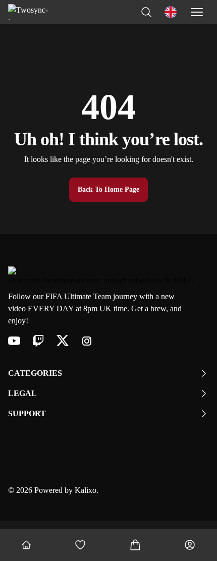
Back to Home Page (108, 189)
